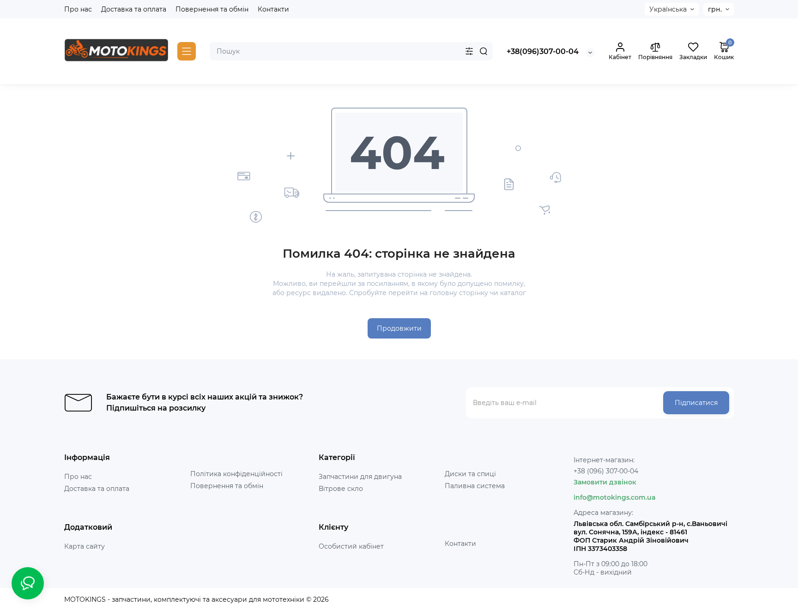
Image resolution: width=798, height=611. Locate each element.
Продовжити (399, 328)
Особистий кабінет (351, 546)
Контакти (273, 9)
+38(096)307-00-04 (543, 51)
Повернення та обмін (211, 9)
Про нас (78, 9)
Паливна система (475, 486)
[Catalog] (186, 51)
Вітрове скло (341, 488)
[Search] (483, 51)
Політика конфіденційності (236, 474)
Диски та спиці (470, 474)
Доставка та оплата (133, 9)
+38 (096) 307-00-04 (606, 471)
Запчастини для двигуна (360, 476)
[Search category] (469, 51)
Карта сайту (84, 546)
